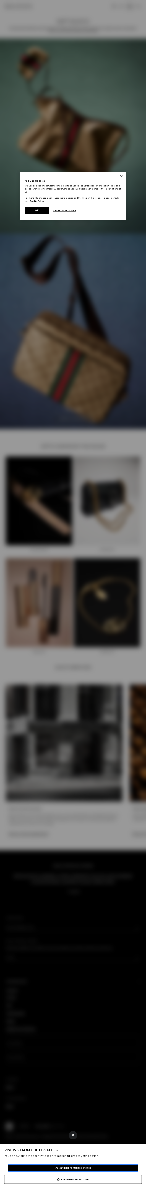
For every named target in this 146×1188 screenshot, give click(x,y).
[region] (73, 196)
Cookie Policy (37, 201)
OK (37, 210)
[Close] (73, 1135)
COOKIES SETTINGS (64, 210)
